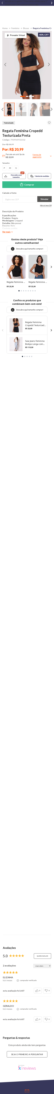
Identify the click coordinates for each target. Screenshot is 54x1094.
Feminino (15, 28)
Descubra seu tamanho (16, 176)
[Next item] (51, 3)
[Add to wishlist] (49, 123)
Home (5, 28)
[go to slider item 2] (33, 109)
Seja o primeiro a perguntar (27, 1054)
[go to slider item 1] (21, 109)
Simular (44, 199)
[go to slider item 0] (9, 109)
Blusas (26, 28)
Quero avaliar (42, 956)
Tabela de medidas (42, 176)
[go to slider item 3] (44, 109)
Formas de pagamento (37, 155)
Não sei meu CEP (46, 205)
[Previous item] (2, 3)
